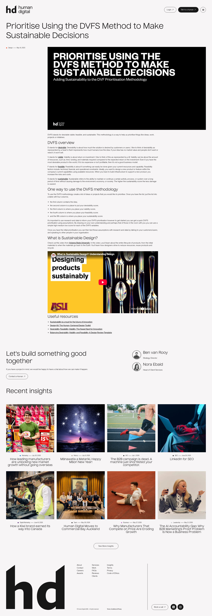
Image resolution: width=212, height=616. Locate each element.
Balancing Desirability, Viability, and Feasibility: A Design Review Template (81, 332)
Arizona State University (79, 243)
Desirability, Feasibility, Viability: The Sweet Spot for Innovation (76, 329)
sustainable (63, 179)
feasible (61, 166)
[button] (203, 9)
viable (60, 157)
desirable (62, 147)
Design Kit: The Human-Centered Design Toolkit (70, 325)
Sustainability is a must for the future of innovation (71, 322)
